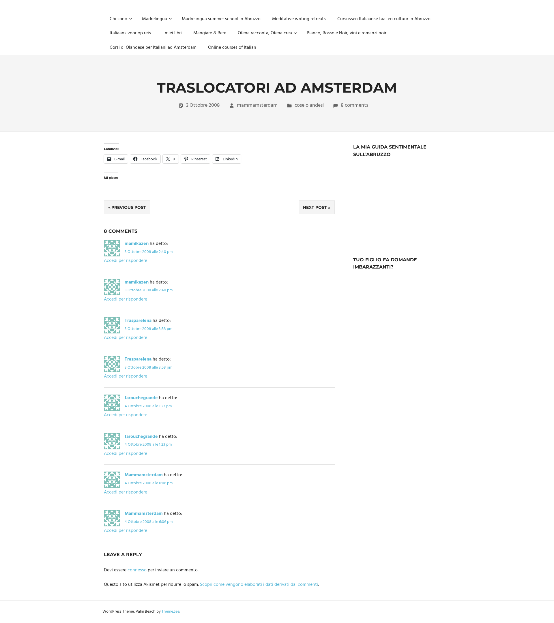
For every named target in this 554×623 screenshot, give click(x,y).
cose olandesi (309, 105)
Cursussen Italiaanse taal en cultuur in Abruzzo (384, 19)
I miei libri (172, 33)
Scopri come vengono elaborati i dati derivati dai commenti (259, 584)
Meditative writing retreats (299, 19)
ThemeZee (170, 611)
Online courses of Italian (232, 47)
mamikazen (137, 243)
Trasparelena (138, 320)
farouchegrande (141, 398)
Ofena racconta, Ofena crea (265, 33)
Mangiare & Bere (209, 33)
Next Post (315, 207)
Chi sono (118, 19)
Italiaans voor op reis (130, 33)
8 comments (354, 105)
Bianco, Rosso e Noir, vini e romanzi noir (346, 33)
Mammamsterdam (144, 475)
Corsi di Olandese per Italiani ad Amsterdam (153, 47)
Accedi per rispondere (125, 260)
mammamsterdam (257, 105)
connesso (137, 570)
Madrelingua (154, 19)
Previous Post (128, 207)
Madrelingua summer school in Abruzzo (221, 19)
